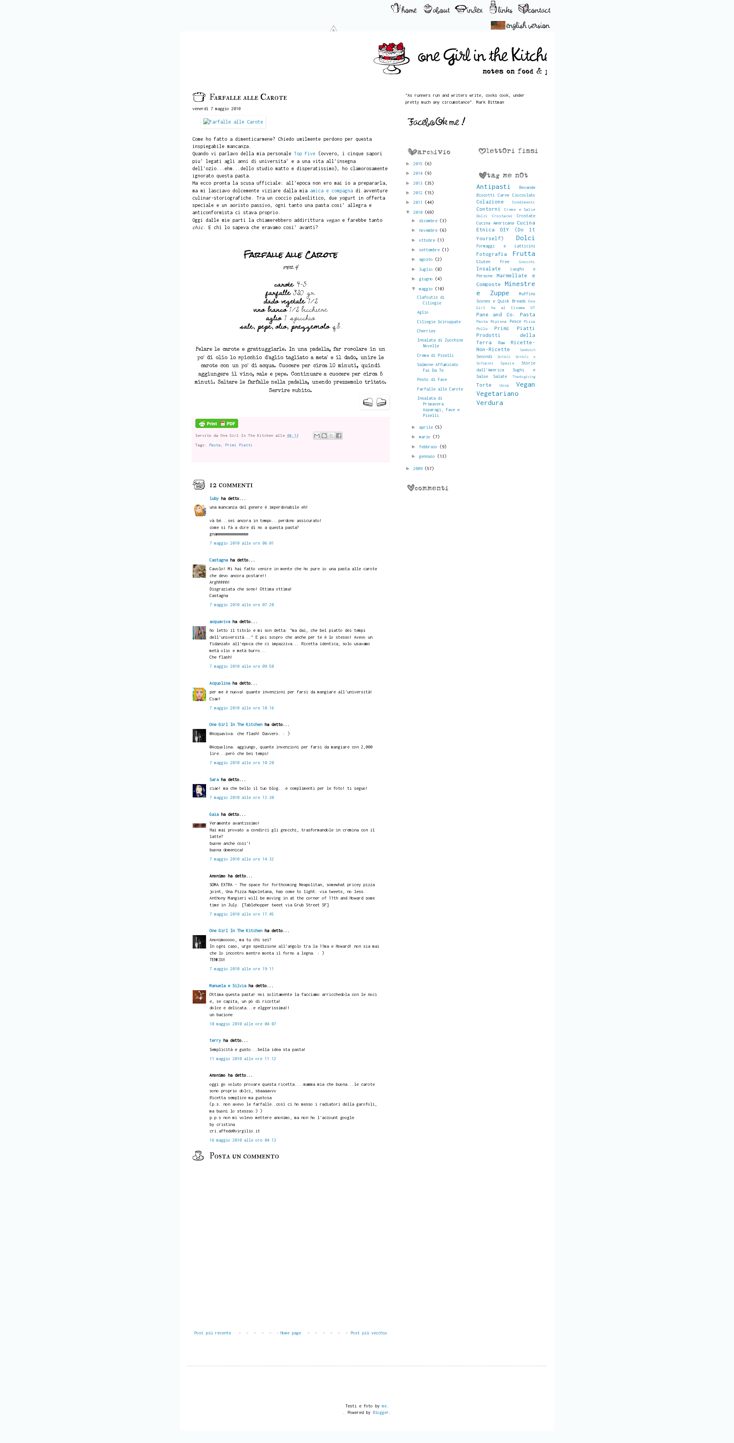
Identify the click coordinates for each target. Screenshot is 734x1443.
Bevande (527, 187)
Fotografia (491, 254)
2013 (419, 183)
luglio (427, 269)
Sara (214, 779)
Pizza (529, 321)
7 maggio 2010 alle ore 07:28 (241, 604)
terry (215, 1040)
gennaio (428, 456)
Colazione (490, 201)
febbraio (429, 446)
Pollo (482, 328)
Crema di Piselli (435, 355)
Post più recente (212, 1332)
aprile (427, 427)
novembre (429, 230)
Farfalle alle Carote (440, 388)
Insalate (488, 268)
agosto (427, 259)
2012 (419, 192)
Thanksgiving (523, 376)
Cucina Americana (495, 222)
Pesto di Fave (432, 379)
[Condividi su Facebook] (339, 435)
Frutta (523, 253)
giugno (427, 278)
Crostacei (502, 215)
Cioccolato (523, 194)
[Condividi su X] (331, 435)
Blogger (381, 1412)
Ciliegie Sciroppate (439, 321)
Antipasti (493, 186)
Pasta (215, 444)
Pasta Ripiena (491, 321)
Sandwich (527, 350)
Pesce (515, 321)
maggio (427, 288)
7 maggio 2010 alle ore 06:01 (241, 542)
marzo (426, 436)
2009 (419, 468)
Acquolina (219, 682)
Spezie (507, 363)
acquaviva (219, 621)
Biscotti (485, 194)
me (384, 1405)
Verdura (489, 403)
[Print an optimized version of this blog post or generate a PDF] (216, 426)
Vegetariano (497, 393)
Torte (484, 385)
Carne (503, 194)
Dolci (525, 238)
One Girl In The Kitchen (235, 724)
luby (214, 498)
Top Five (304, 153)
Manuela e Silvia (227, 985)
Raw (501, 342)
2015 (419, 163)
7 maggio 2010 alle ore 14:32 (241, 858)
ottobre (428, 240)
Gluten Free (492, 261)
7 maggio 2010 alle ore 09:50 (241, 666)
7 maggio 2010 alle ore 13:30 (241, 797)
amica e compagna (331, 191)
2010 (419, 212)
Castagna (218, 559)
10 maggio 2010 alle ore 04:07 (242, 1023)
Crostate (526, 215)
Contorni (488, 209)
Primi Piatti (239, 444)
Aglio (423, 311)
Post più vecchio (369, 1332)
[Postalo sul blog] (324, 435)
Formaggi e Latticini (506, 245)
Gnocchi (527, 261)
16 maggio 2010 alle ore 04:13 (242, 1139)
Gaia (214, 814)
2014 (419, 173)
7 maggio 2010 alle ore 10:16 (241, 707)
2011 (419, 202)
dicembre (429, 220)
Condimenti (523, 202)
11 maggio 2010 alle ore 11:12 (242, 1058)
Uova (504, 385)
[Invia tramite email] (317, 435)
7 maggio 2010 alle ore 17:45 (241, 913)
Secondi (484, 356)
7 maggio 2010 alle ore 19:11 (241, 968)
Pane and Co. (496, 314)
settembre (430, 249)
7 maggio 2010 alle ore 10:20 (241, 762)
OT (533, 307)
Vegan (525, 384)
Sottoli (504, 357)
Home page (290, 1332)
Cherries (426, 330)
